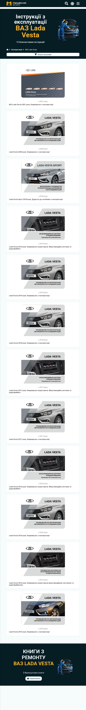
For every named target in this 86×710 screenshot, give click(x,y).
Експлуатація (16, 50)
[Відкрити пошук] (66, 3)
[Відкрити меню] (78, 3)
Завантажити (35, 679)
